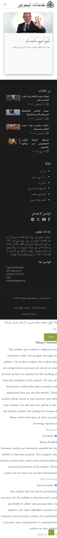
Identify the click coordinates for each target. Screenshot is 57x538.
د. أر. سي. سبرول (38, 177)
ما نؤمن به (42, 183)
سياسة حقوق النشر (22, 307)
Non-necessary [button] (49, 479)
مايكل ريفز (46, 37)
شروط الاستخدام (39, 307)
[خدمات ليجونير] (35, 4)
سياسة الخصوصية (29, 313)
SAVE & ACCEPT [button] (47, 535)
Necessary (47, 436)
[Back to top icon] (51, 532)
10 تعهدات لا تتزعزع (37, 188)
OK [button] (54, 329)
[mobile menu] (5, 4)
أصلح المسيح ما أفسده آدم (38, 41)
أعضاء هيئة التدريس (38, 200)
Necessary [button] (51, 430)
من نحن (43, 171)
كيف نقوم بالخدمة (38, 194)
